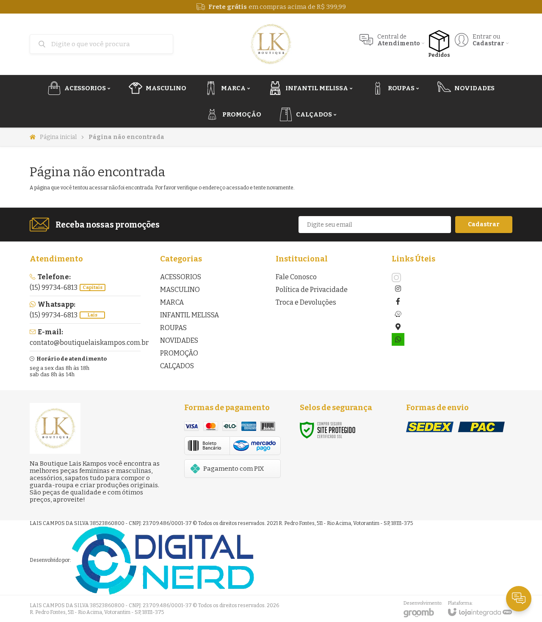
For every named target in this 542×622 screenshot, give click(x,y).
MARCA (172, 302)
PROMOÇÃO (179, 353)
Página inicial (58, 137)
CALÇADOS (177, 366)
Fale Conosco (296, 277)
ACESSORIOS (180, 277)
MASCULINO (180, 290)
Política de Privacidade (312, 290)
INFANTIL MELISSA (189, 315)
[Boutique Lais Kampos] (271, 44)
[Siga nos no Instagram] (398, 277)
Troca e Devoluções (306, 302)
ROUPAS (173, 328)
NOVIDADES (179, 340)
